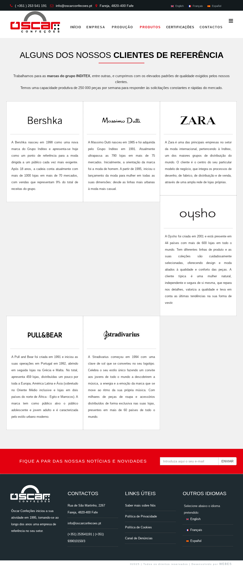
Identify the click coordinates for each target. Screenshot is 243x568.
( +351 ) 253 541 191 (31, 6)
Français (198, 6)
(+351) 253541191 (80, 534)
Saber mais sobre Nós (140, 505)
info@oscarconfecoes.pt (74, 6)
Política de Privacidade (141, 516)
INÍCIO (75, 27)
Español (216, 6)
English (179, 6)
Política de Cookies (138, 527)
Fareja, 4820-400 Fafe (117, 6)
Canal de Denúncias (139, 538)
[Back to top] (234, 560)
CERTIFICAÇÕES (180, 27)
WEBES (225, 564)
